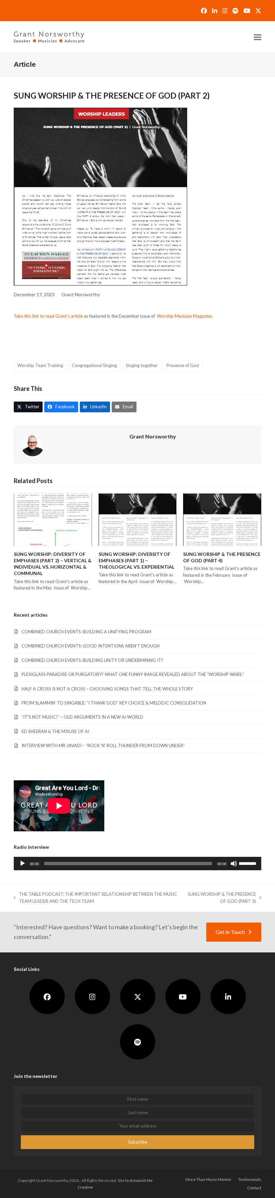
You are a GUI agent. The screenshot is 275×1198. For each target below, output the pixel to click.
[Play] (22, 863)
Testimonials (249, 1179)
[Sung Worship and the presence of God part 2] (100, 196)
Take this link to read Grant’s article (48, 316)
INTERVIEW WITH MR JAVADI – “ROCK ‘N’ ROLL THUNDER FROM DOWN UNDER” (103, 745)
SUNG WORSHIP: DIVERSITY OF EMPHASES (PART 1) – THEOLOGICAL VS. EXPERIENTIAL (136, 560)
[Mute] (233, 863)
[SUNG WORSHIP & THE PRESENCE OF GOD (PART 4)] (222, 519)
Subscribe (137, 1142)
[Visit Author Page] (32, 444)
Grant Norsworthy (80, 294)
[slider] (248, 863)
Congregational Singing (94, 365)
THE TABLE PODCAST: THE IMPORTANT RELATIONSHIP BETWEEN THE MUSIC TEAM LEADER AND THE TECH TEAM (95, 898)
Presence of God (182, 365)
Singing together (142, 365)
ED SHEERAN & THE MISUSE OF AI (55, 731)
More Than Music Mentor (208, 1179)
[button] (257, 37)
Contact (254, 1187)
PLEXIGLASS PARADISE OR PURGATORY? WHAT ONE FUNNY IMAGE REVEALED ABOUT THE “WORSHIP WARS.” (132, 674)
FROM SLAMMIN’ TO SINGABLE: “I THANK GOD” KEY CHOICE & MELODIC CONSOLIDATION (113, 703)
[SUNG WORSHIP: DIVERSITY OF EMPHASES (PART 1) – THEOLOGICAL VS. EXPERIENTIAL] (138, 519)
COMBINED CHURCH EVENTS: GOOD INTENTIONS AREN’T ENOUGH (90, 645)
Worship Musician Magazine (184, 316)
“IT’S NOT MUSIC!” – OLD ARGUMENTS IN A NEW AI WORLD (82, 717)
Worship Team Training (40, 365)
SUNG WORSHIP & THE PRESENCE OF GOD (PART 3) (220, 898)
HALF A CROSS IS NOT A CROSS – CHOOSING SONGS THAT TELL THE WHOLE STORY (107, 688)
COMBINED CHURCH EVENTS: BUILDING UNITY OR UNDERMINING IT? (92, 660)
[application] (137, 863)
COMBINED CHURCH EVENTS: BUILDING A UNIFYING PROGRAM (86, 631)
